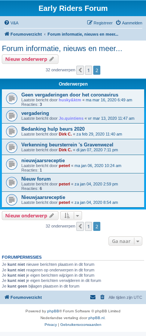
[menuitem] (11, 22)
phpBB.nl (96, 318)
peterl (64, 165)
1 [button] (88, 70)
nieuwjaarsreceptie (43, 160)
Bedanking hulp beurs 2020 (53, 129)
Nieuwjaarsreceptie (43, 197)
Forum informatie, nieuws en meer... (62, 48)
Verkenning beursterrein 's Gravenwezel (67, 145)
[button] (80, 70)
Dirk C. (65, 134)
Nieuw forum (36, 179)
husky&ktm (70, 100)
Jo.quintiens (71, 118)
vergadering (35, 113)
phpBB (53, 311)
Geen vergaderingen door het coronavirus (69, 95)
